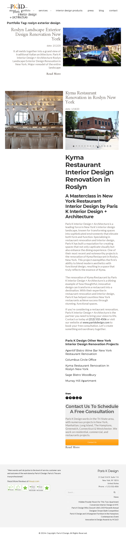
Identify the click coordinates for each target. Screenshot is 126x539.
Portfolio (25, 10)
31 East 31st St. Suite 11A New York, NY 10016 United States (108, 480)
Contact (113, 10)
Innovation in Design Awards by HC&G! (102, 519)
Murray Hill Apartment (80, 380)
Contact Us (92, 442)
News (116, 497)
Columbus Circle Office (80, 359)
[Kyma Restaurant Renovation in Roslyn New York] (34, 119)
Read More (53, 74)
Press (91, 10)
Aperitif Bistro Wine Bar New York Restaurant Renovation (88, 352)
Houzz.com (34, 481)
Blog (101, 10)
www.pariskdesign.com (96, 322)
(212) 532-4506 (98, 319)
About (12, 10)
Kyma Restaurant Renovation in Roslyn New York (90, 98)
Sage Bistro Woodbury (80, 375)
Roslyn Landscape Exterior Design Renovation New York (36, 34)
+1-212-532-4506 (112, 486)
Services (43, 10)
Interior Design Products (69, 10)
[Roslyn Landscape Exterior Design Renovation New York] (92, 47)
